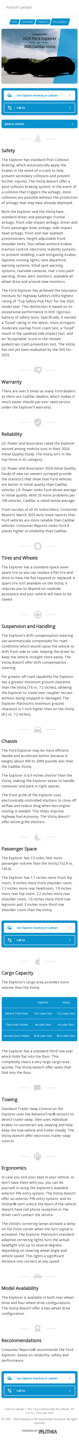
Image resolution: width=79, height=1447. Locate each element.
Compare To (43, 21)
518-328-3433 (44, 1413)
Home (14, 21)
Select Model (27, 21)
